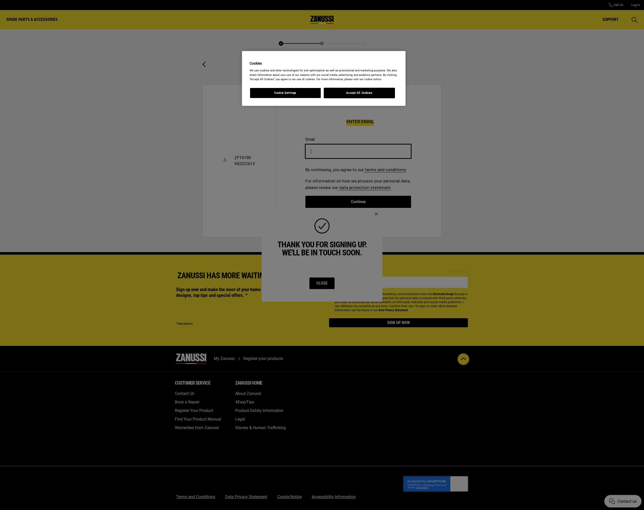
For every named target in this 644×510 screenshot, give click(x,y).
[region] (324, 78)
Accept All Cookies (359, 93)
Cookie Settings (285, 93)
